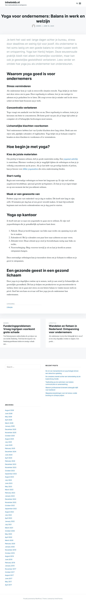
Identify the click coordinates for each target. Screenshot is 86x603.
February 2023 (10, 493)
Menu (80, 3)
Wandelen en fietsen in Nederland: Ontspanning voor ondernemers (64, 329)
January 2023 (10, 496)
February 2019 (10, 562)
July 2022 (8, 515)
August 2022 (9, 512)
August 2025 (9, 439)
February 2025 (10, 448)
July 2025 (8, 442)
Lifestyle (9, 307)
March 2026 (9, 423)
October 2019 (10, 553)
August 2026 (9, 410)
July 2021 (8, 524)
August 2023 (9, 477)
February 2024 (10, 461)
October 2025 (10, 436)
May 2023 (8, 486)
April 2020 (8, 537)
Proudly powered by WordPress (32, 598)
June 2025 (8, 445)
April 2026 (8, 420)
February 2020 (10, 543)
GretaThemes (58, 598)
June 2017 (8, 578)
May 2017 (8, 581)
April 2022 (8, 518)
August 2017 (9, 575)
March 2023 (9, 489)
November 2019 (10, 550)
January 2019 (9, 566)
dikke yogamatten (30, 168)
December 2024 (10, 451)
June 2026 (8, 413)
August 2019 (9, 556)
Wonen (6, 323)
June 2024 (8, 455)
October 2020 (10, 531)
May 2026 (8, 417)
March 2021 (9, 528)
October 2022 (10, 505)
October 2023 (10, 470)
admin (38, 26)
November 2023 (10, 467)
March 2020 (9, 540)
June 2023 (8, 483)
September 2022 (11, 508)
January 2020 (10, 547)
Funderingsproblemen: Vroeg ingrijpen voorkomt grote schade (19, 329)
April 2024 (8, 458)
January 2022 (9, 521)
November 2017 (10, 569)
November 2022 (10, 502)
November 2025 (10, 432)
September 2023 (11, 474)
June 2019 (8, 559)
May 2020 (8, 534)
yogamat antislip (71, 158)
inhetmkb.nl (12, 2)
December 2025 (10, 429)
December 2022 (10, 499)
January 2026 (10, 426)
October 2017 (9, 572)
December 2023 (10, 464)
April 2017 (8, 585)
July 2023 (8, 480)
